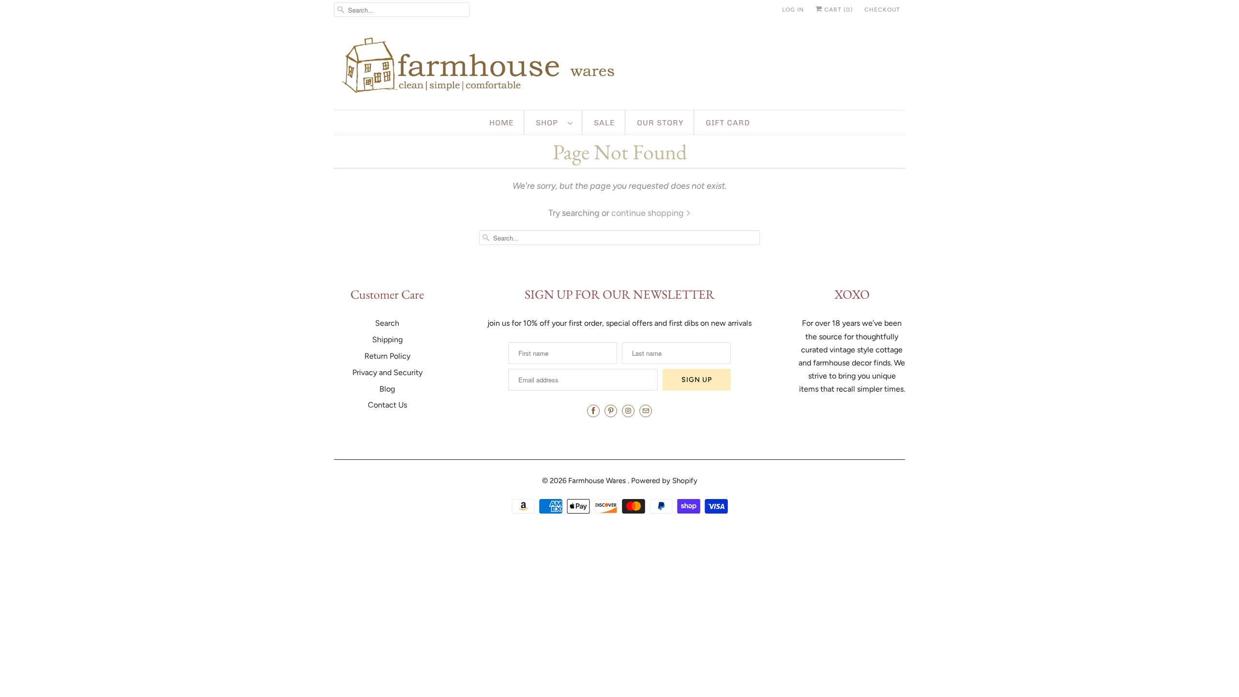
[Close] (751, 228)
